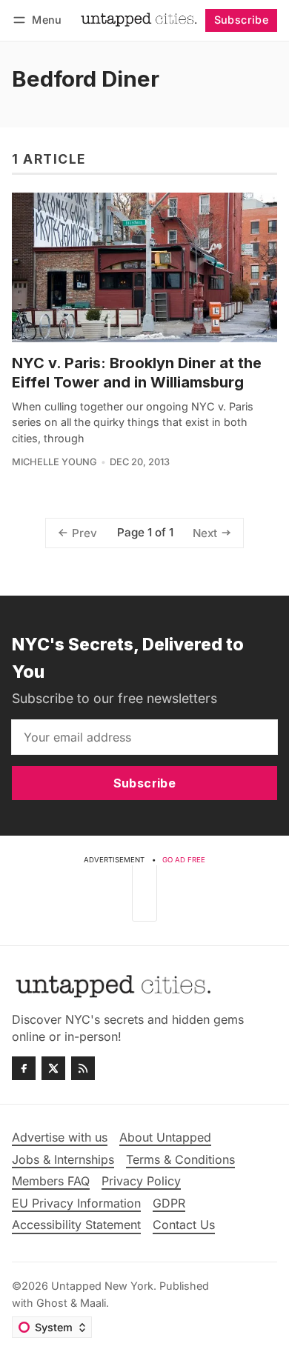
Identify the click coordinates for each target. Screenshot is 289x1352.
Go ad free (183, 860)
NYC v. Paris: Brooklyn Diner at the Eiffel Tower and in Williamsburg (137, 372)
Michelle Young (54, 461)
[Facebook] (24, 1068)
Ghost (51, 1302)
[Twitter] (53, 1068)
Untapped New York (102, 1285)
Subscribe (241, 19)
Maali (93, 1302)
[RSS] (83, 1068)
